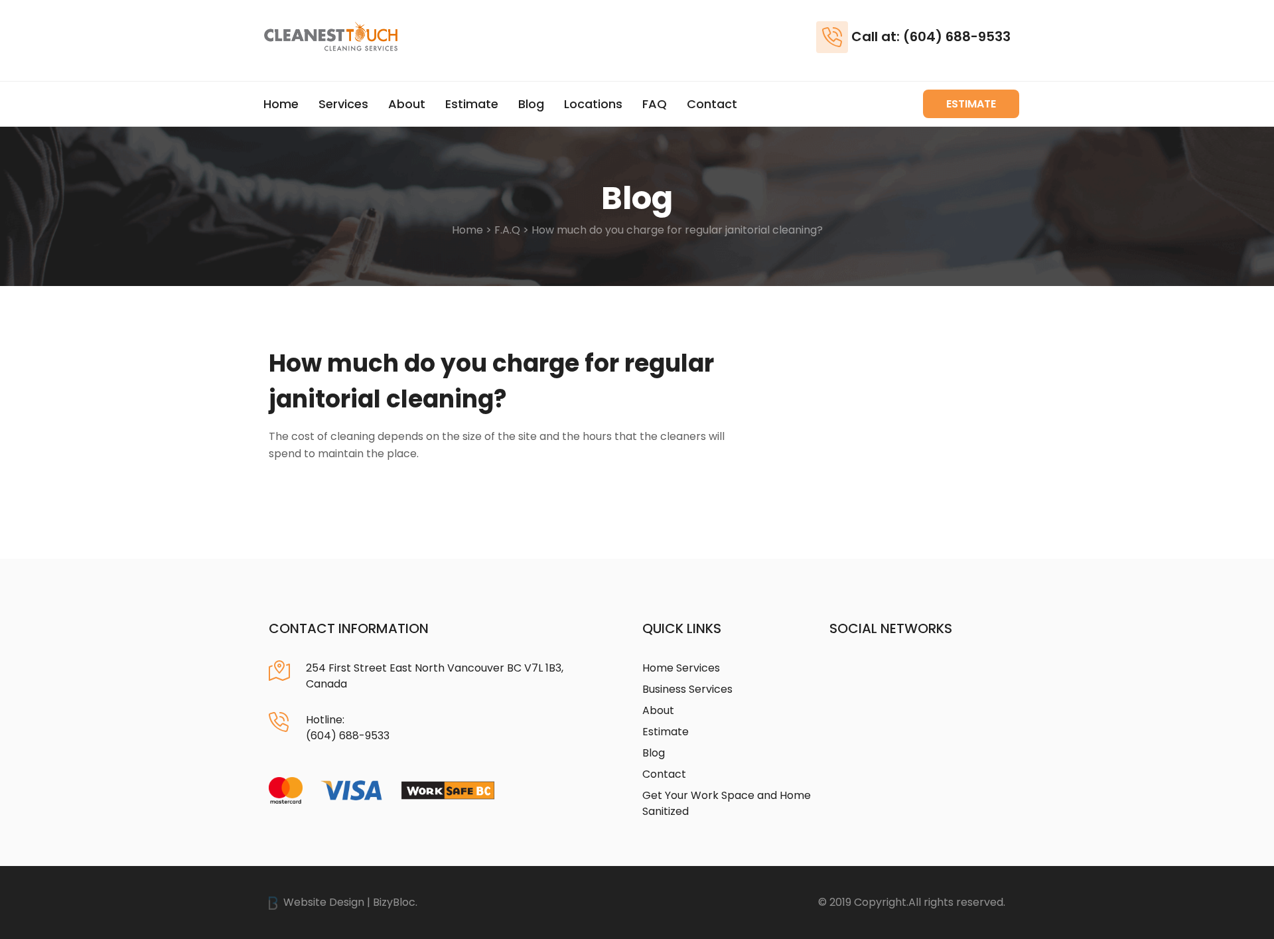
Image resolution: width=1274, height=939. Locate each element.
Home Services (681, 668)
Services (343, 104)
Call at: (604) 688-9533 (931, 36)
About (406, 104)
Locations (593, 104)
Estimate (471, 104)
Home (281, 104)
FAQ (654, 104)
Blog (531, 104)
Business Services (687, 689)
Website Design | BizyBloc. (349, 902)
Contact (712, 104)
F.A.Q (507, 230)
